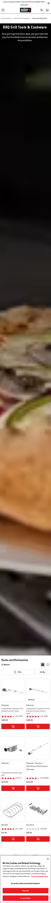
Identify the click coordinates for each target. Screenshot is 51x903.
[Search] (42, 10)
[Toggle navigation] (3, 10)
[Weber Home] (25, 10)
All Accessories (6, 18)
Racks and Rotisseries (39, 18)
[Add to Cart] (13, 726)
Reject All (25, 891)
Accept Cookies (26, 898)
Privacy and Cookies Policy (39, 876)
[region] (25, 879)
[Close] (48, 3)
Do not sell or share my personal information (25, 883)
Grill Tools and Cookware (22, 18)
